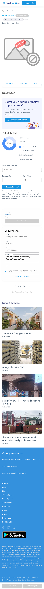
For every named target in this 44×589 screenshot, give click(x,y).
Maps (35, 84)
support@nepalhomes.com (14, 473)
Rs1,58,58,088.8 (26, 155)
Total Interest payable (26, 159)
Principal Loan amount (26, 150)
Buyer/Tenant (12, 271)
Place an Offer (22, 15)
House (5, 483)
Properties (7, 506)
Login (26, 3)
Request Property (19, 120)
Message (9, 254)
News (4, 510)
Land (4, 487)
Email (8, 234)
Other (35, 271)
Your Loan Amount (9, 166)
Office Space (8, 495)
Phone (8, 248)
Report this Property (23, 292)
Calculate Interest (11, 187)
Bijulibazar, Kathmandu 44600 (28, 460)
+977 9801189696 (9, 466)
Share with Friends (22, 286)
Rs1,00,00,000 (29, 146)
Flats (4, 491)
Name (8, 241)
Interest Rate (7, 176)
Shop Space (7, 499)
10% (9, 143)
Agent (25, 271)
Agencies (6, 514)
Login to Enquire (22, 277)
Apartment (7, 503)
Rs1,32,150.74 (25, 138)
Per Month (22, 141)
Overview (9, 84)
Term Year (27, 176)
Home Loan (7, 518)
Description (22, 84)
